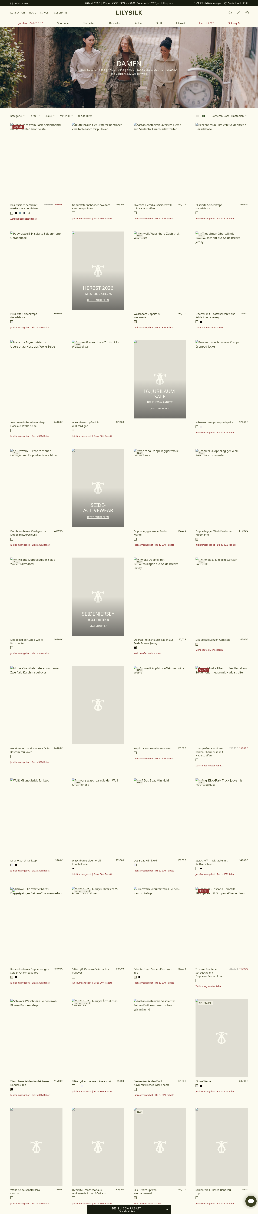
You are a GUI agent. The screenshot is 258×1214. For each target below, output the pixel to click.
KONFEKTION (17, 12)
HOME (32, 12)
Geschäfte (61, 12)
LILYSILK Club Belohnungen (207, 3)
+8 (28, 213)
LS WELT (45, 12)
